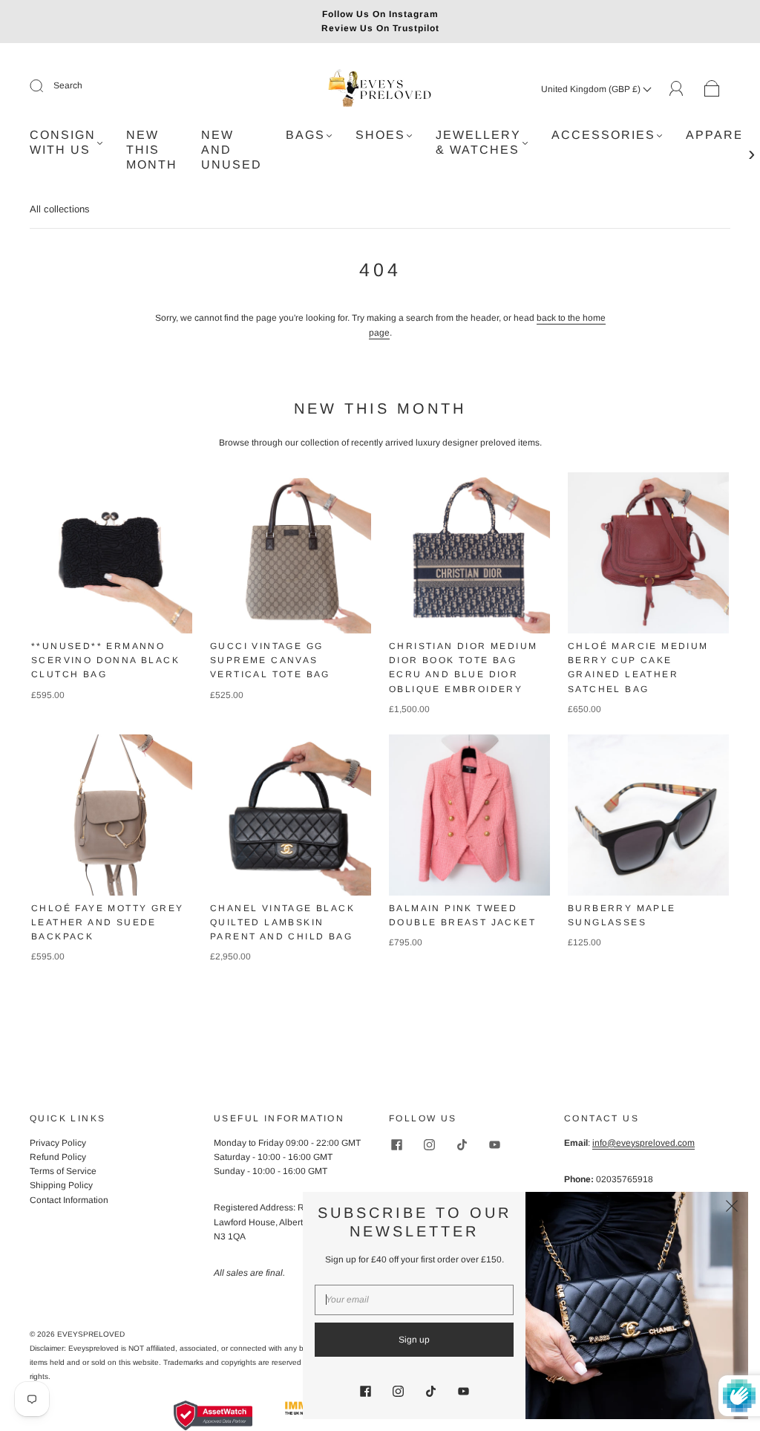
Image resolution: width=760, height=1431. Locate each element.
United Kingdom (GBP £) (592, 89)
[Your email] (414, 1300)
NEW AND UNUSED (231, 149)
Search (67, 85)
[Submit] (46, 86)
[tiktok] (461, 1145)
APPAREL (719, 134)
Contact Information (69, 1200)
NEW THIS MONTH (151, 149)
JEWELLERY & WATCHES (478, 142)
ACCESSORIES (603, 134)
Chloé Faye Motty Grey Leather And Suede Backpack (107, 922)
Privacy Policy (58, 1143)
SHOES (380, 134)
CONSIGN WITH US (63, 142)
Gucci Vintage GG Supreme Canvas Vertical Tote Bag (270, 660)
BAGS (305, 134)
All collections (60, 209)
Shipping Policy (61, 1185)
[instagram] (429, 1145)
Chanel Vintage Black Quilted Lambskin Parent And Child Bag (282, 922)
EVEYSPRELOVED (91, 1334)
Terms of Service (63, 1171)
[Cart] (712, 89)
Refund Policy (58, 1157)
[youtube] (494, 1145)
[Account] (676, 88)
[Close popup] (731, 1208)
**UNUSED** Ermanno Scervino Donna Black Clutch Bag (105, 660)
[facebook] (396, 1145)
